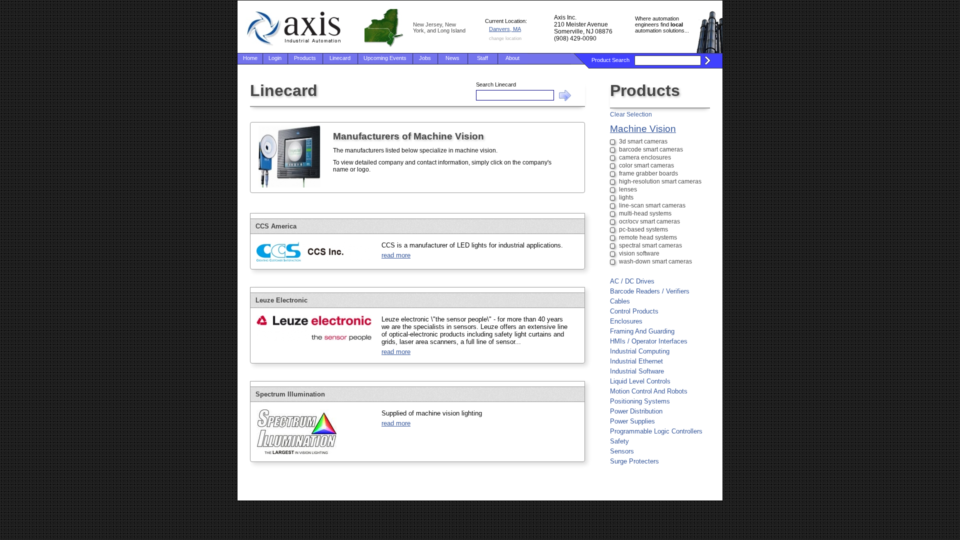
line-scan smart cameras (652, 205)
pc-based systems (643, 229)
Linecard (340, 58)
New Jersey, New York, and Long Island (439, 28)
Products (305, 58)
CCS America (276, 226)
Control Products (634, 311)
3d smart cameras (643, 141)
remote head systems (648, 237)
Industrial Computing (640, 351)
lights (626, 197)
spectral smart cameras (650, 245)
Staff (482, 58)
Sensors (622, 451)
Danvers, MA (505, 29)
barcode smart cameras (651, 149)
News (453, 58)
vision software (639, 253)
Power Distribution (636, 411)
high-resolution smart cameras (660, 181)
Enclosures (626, 321)
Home (250, 58)
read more (396, 255)
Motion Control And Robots (649, 391)
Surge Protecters (634, 461)
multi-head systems (645, 213)
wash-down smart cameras (655, 261)
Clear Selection (631, 114)
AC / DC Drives (632, 281)
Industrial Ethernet (636, 361)
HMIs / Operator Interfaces (649, 341)
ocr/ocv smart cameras (649, 221)
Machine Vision (643, 129)
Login (275, 58)
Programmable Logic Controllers (656, 431)
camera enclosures (645, 157)
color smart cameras (646, 165)
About (513, 58)
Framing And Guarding (642, 331)
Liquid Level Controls (640, 381)
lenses (628, 189)
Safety (619, 441)
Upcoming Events (385, 58)
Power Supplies (632, 421)
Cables (620, 301)
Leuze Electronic (282, 300)
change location (505, 38)
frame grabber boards (648, 173)
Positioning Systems (640, 401)
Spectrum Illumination (290, 394)
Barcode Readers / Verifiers (650, 291)
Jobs (425, 58)
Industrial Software (637, 371)
